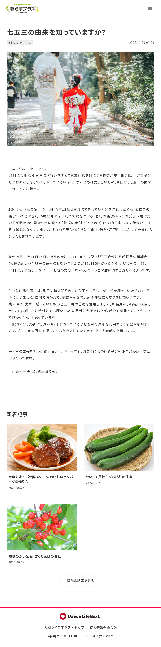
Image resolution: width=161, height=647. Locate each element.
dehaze (150, 8)
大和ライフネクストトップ (64, 627)
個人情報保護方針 (103, 627)
